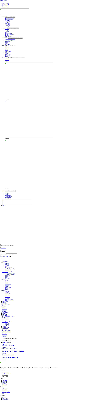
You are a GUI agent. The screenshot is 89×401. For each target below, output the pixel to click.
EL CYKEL (4, 303)
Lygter (6, 277)
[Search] (0, 247)
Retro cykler (7, 298)
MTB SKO (7, 285)
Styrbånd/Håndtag (8, 271)
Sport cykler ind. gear (9, 299)
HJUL (3, 307)
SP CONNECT (5, 317)
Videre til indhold (3, 0)
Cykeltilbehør (5, 256)
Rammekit (4, 310)
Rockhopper (4, 314)
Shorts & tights (8, 287)
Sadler (6, 266)
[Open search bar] (0, 244)
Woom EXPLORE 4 (6, 330)
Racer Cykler (7, 296)
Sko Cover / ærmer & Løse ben (8, 316)
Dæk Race (7, 264)
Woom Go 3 (4, 336)
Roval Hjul (7, 265)
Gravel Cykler (7, 293)
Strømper (6, 289)
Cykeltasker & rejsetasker (10, 274)
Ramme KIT (7, 297)
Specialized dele (5, 318)
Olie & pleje (7, 278)
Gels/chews (7, 325)
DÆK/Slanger (5, 301)
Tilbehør (4, 326)
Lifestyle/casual (8, 284)
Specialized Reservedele (9, 268)
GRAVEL (4, 306)
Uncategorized (5, 329)
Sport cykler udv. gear (9, 300)
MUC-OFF (4, 309)
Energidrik (7, 324)
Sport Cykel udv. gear (6, 321)
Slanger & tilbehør (8, 267)
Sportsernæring (5, 322)
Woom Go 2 (4, 335)
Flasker (6, 276)
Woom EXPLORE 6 (6, 332)
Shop (1, 256)
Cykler (3, 290)
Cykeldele (4, 262)
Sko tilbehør (7, 288)
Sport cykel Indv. (5, 319)
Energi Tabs (7, 323)
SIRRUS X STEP (5, 315)
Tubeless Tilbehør (5, 327)
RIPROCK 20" (5, 312)
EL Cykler (7, 292)
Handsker (7, 280)
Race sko (6, 286)
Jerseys (6, 282)
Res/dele (4, 311)
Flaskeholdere (7, 275)
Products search (3, 245)
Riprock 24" (4, 313)
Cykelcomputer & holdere (10, 273)
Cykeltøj (4, 279)
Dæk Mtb (7, 263)
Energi (3, 305)
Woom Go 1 (4, 334)
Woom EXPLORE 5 (6, 331)
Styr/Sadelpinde (8, 269)
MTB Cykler (7, 294)
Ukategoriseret (5, 328)
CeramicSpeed (5, 261)
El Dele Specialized (6, 304)
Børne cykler (7, 291)
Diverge (4, 302)
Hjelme (6, 281)
